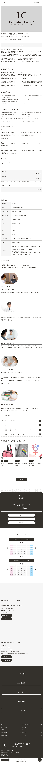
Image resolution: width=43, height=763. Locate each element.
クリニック (31, 460)
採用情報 (17, 759)
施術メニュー (7, 39)
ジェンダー (6, 460)
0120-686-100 (9, 608)
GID (2, 460)
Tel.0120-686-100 (21, 505)
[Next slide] (41, 457)
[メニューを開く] (40, 2)
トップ (2, 39)
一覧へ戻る (21, 480)
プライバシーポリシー (23, 759)
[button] (20, 556)
